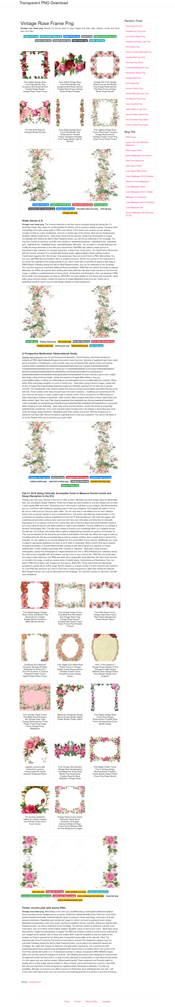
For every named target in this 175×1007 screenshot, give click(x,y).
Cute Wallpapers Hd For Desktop (140, 202)
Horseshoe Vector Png (135, 72)
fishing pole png (62, 345)
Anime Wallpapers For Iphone (138, 155)
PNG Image (131, 137)
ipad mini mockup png (58, 481)
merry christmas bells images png (36, 896)
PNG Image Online (134, 150)
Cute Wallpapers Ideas (135, 186)
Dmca (67, 1001)
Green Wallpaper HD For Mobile (140, 176)
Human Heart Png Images (137, 124)
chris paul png (101, 204)
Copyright (106, 1001)
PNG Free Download (135, 160)
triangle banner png (61, 40)
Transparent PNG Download (44, 2)
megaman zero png (55, 892)
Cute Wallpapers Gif (134, 207)
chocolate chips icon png (87, 208)
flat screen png (64, 341)
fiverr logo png (96, 345)
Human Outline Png (134, 88)
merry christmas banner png (70, 900)
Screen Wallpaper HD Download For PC (140, 214)
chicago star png (70, 213)
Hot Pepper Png (133, 46)
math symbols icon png (75, 892)
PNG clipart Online (134, 165)
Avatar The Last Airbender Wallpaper (137, 143)
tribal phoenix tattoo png (50, 36)
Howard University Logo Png (138, 41)
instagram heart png (79, 481)
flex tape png (31, 341)
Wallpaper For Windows (136, 197)
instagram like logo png (39, 477)
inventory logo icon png (100, 477)
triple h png (87, 36)
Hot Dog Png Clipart (134, 62)
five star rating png (81, 341)
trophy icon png (31, 36)
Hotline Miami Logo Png (136, 109)
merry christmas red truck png (90, 896)
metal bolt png (112, 896)
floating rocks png (45, 345)
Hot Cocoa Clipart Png (135, 36)
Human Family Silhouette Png (138, 52)
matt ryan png (38, 892)
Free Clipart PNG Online (136, 171)
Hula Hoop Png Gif (134, 26)
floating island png (48, 341)
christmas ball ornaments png (41, 208)
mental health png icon (98, 892)
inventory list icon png (100, 481)
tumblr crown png (43, 40)
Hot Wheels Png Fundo (136, 98)
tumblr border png (71, 36)
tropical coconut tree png (105, 36)
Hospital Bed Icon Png (135, 57)
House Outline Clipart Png (137, 114)
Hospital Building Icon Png (137, 67)
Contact (77, 1001)
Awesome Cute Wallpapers (137, 181)
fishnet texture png (80, 345)
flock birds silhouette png (103, 341)
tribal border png (80, 40)
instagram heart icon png (77, 477)
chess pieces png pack (82, 204)
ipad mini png (58, 477)
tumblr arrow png (97, 40)
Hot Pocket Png (132, 83)
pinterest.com (35, 981)
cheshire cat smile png (60, 204)
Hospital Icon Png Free (136, 31)
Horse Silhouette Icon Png (137, 93)
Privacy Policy (91, 1001)
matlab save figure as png (64, 896)
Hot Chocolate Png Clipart (137, 119)
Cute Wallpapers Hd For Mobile (139, 191)
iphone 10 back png (70, 485)
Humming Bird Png (134, 104)
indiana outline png (38, 481)
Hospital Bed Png (133, 78)
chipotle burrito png (65, 208)
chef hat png (105, 208)
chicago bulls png (40, 204)
